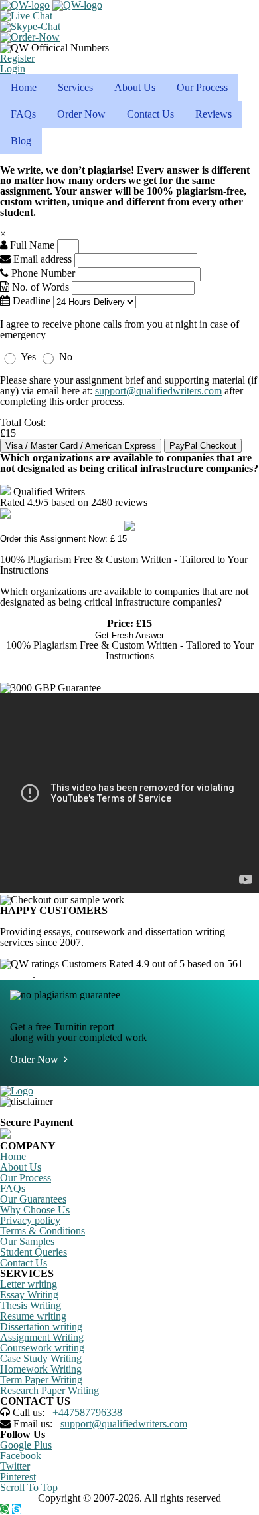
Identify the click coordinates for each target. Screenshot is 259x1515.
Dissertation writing (41, 1326)
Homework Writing (41, 1369)
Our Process (202, 87)
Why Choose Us (35, 1209)
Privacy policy (30, 1220)
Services (75, 87)
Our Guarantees (33, 1199)
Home (24, 87)
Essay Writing (29, 1294)
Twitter (15, 1466)
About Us (134, 87)
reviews (16, 974)
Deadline (30, 300)
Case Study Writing (41, 1358)
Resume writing (33, 1316)
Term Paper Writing (41, 1379)
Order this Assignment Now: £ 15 (63, 539)
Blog (21, 140)
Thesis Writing (30, 1305)
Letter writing (28, 1284)
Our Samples (27, 1241)
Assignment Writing (42, 1337)
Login (12, 68)
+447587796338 (87, 1412)
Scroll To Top (29, 1487)
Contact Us (150, 114)
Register (17, 58)
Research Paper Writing (49, 1390)
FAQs (23, 114)
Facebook (20, 1455)
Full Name (30, 245)
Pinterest (18, 1476)
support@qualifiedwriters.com (158, 390)
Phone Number (43, 273)
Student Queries (33, 1252)
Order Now (81, 114)
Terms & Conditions (42, 1230)
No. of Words (40, 286)
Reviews (213, 114)
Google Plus (26, 1445)
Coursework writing (42, 1347)
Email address (41, 259)
